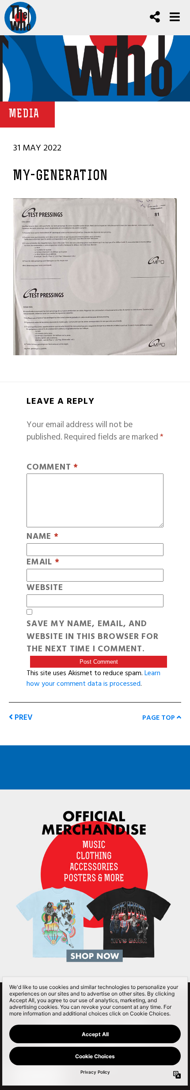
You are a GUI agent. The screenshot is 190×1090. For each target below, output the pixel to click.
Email (43, 562)
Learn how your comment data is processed (93, 678)
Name (43, 536)
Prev (23, 717)
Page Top (159, 717)
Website (45, 588)
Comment (52, 467)
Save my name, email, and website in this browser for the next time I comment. (93, 637)
